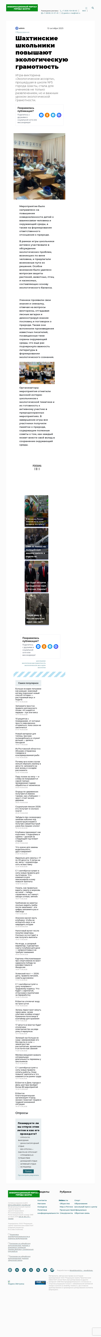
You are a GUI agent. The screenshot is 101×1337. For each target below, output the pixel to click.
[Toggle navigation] (86, 8)
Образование (22, 32)
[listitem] (41, 115)
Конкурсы (42, 1207)
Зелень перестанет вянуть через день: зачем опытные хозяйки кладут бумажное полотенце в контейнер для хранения (28, 1014)
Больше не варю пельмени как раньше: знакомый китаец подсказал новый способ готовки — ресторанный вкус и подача (28, 694)
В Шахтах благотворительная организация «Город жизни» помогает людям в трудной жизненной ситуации (28, 1098)
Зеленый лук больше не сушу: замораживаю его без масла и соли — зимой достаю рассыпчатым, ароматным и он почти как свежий (28, 1043)
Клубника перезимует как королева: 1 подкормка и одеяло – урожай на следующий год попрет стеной (28, 836)
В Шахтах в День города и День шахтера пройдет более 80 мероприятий (28, 1085)
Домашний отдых (28, 1161)
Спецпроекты (66, 1213)
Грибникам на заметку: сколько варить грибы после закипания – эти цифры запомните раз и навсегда (26, 907)
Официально (80, 1210)
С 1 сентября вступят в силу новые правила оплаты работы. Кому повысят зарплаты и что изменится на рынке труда (28, 1072)
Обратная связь (82, 1213)
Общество (65, 1203)
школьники (41, 661)
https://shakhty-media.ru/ (19, 1205)
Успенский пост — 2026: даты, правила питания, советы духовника (27, 976)
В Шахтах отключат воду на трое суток (27, 1002)
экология (42, 667)
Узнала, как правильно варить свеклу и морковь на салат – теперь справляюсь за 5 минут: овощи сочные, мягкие (27, 892)
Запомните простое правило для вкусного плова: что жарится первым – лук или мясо (26, 709)
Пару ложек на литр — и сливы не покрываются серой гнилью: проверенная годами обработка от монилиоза (27, 781)
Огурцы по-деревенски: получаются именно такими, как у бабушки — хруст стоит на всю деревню (27, 796)
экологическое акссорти (35, 665)
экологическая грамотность (34, 663)
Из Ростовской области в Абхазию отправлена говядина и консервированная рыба (27, 752)
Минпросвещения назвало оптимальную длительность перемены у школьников (28, 1058)
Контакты (42, 1200)
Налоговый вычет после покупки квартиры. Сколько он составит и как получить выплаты (27, 934)
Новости (64, 1200)
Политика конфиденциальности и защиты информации (19, 1236)
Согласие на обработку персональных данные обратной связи (19, 1258)
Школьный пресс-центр (85, 1207)
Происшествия (67, 1210)
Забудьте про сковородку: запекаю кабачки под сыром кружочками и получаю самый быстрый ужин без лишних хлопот (28, 821)
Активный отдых (28, 1164)
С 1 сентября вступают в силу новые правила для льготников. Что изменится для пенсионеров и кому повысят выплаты (27, 876)
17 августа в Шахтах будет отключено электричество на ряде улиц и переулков (28, 1028)
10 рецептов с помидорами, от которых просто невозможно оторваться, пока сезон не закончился (28, 723)
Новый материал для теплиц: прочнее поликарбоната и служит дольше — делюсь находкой (27, 738)
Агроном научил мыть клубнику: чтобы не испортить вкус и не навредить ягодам (26, 921)
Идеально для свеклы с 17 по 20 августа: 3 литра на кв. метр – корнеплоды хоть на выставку (28, 861)
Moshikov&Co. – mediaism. (81, 1270)
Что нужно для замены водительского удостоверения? (26, 849)
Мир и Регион (66, 1207)
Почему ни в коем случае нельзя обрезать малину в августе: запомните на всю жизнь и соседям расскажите (28, 766)
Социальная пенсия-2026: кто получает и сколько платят (28, 809)
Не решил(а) (25, 1167)
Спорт (77, 1200)
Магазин (42, 1203)
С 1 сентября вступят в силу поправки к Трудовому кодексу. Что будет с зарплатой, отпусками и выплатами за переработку (27, 989)
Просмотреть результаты (28, 1175)
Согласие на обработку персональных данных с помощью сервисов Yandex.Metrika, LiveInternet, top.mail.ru (21, 1247)
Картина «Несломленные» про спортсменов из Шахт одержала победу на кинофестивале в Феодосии (28, 963)
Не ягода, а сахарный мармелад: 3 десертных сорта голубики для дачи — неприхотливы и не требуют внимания (27, 948)
